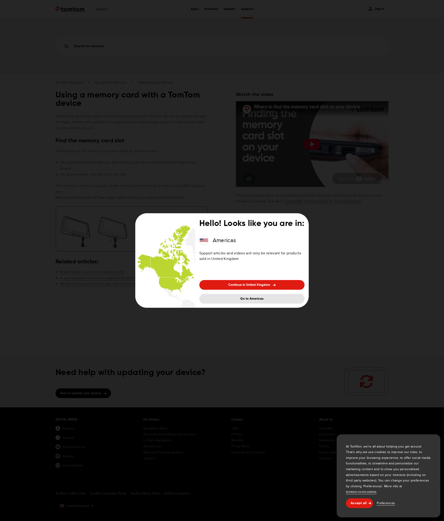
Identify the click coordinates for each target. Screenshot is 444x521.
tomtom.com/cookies (361, 491)
